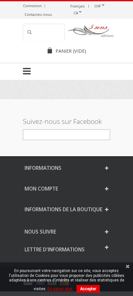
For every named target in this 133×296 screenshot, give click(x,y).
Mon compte (41, 188)
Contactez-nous (38, 14)
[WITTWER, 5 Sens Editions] (90, 32)
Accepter (88, 289)
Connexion (32, 5)
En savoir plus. (60, 289)
